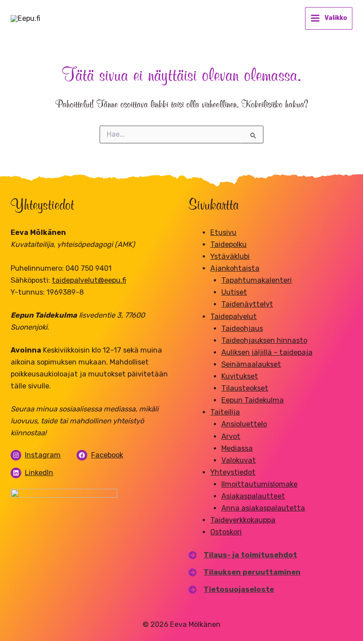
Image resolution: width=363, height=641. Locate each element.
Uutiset (234, 292)
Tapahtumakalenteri (256, 280)
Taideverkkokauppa (242, 520)
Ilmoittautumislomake (259, 484)
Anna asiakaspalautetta (263, 508)
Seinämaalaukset (251, 364)
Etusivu (223, 232)
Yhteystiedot (232, 472)
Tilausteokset (244, 388)
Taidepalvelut (233, 316)
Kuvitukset (239, 376)
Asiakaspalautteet (253, 496)
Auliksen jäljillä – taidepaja (267, 352)
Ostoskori (226, 532)
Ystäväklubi (230, 256)
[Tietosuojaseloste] (231, 589)
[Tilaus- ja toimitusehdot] (243, 555)
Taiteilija (225, 412)
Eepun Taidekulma (252, 400)
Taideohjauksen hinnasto (264, 340)
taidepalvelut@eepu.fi (89, 280)
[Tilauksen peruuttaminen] (245, 572)
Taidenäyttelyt (247, 304)
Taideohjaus (242, 328)
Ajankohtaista (234, 268)
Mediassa (237, 448)
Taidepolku (228, 244)
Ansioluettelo (244, 424)
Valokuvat (238, 460)
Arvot (230, 436)
